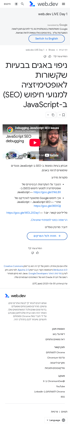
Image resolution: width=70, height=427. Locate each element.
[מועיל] (49, 56)
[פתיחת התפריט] (63, 4)
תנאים (64, 411)
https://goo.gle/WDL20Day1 (23, 212)
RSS (63, 396)
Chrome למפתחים (55, 352)
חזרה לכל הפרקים (47, 236)
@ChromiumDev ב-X (54, 381)
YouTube (60, 386)
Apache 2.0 (23, 270)
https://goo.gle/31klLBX (47, 192)
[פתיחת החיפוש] (22, 4)
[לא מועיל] (44, 56)
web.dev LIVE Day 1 (52, 14)
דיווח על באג (59, 334)
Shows (52, 49)
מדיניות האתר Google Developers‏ (45, 273)
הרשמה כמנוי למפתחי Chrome (49, 220)
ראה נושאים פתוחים (55, 339)
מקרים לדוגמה (57, 362)
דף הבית (63, 49)
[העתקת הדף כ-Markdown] (53, 115)
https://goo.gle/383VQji (47, 206)
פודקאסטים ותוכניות (55, 368)
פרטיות (54, 411)
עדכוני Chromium (56, 357)
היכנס (7, 3)
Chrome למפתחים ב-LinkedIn (49, 391)
